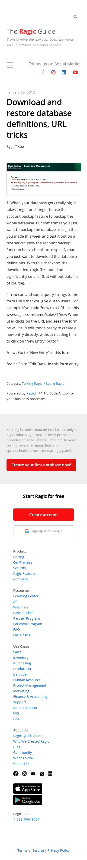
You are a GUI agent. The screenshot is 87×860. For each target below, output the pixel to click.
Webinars (20, 607)
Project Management (29, 685)
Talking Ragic (32, 383)
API (15, 601)
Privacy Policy (59, 850)
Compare (20, 579)
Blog (16, 746)
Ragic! (31, 393)
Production (22, 668)
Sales (17, 652)
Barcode (19, 674)
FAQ (16, 629)
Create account (43, 514)
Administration (25, 707)
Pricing (18, 556)
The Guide (30, 31)
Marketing (21, 691)
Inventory (21, 657)
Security (19, 568)
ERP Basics (21, 635)
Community (22, 752)
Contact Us (21, 763)
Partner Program (26, 618)
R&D (16, 718)
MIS (16, 713)
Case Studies (23, 612)
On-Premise (22, 562)
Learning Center (26, 596)
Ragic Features (24, 573)
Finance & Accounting (30, 696)
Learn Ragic (55, 383)
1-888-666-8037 (26, 819)
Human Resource (27, 679)
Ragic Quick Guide (27, 735)
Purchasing (22, 663)
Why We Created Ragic (31, 741)
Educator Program (27, 623)
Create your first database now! (41, 464)
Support (19, 702)
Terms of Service (30, 850)
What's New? (23, 758)
